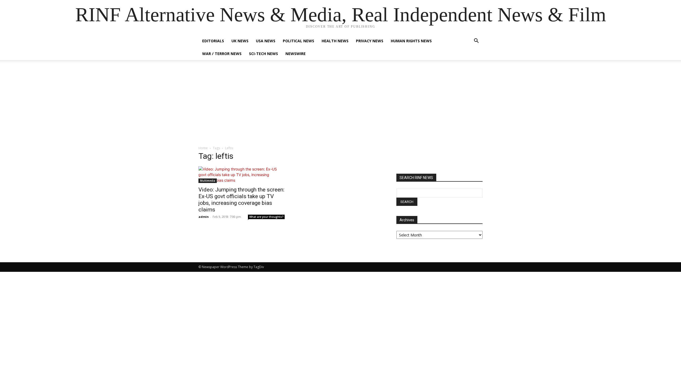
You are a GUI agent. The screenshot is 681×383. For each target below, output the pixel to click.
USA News (265, 40)
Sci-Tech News (263, 53)
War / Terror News (222, 53)
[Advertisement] (340, 105)
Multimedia (207, 180)
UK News (239, 40)
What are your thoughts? (266, 217)
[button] (476, 41)
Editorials (213, 40)
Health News (335, 40)
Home (203, 148)
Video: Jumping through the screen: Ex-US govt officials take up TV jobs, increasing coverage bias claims (241, 199)
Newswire (295, 53)
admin (203, 217)
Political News (298, 40)
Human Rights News (411, 40)
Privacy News (369, 40)
